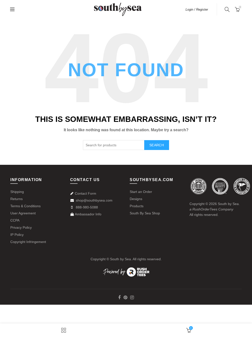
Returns (16, 199)
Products (136, 206)
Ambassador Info (88, 214)
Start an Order (141, 192)
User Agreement (23, 213)
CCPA (14, 220)
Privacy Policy (21, 227)
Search (156, 145)
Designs (136, 199)
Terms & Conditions (25, 206)
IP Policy (17, 235)
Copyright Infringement (28, 242)
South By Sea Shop (145, 213)
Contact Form (85, 193)
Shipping (17, 192)
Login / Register (197, 9)
